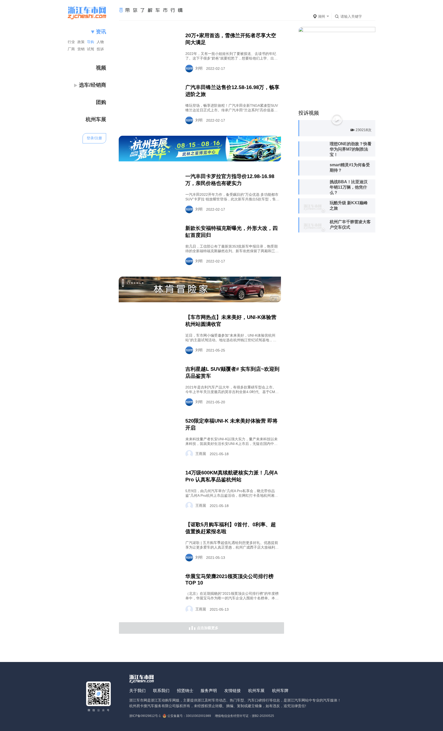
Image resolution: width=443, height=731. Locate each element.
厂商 (71, 49)
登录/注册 (94, 138)
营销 (81, 49)
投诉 (100, 49)
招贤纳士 (185, 690)
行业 (71, 42)
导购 (90, 42)
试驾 (90, 49)
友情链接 (232, 690)
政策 (81, 42)
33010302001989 (198, 716)
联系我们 (161, 690)
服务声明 (208, 690)
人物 (100, 42)
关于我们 (137, 690)
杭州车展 (256, 690)
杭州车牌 (280, 690)
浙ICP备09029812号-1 (145, 716)
